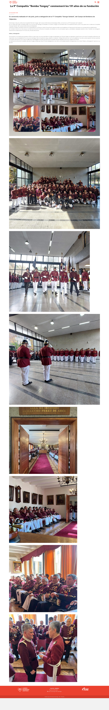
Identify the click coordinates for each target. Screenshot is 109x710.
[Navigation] (98, 2)
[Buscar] (95, 2)
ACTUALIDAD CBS (13, 12)
